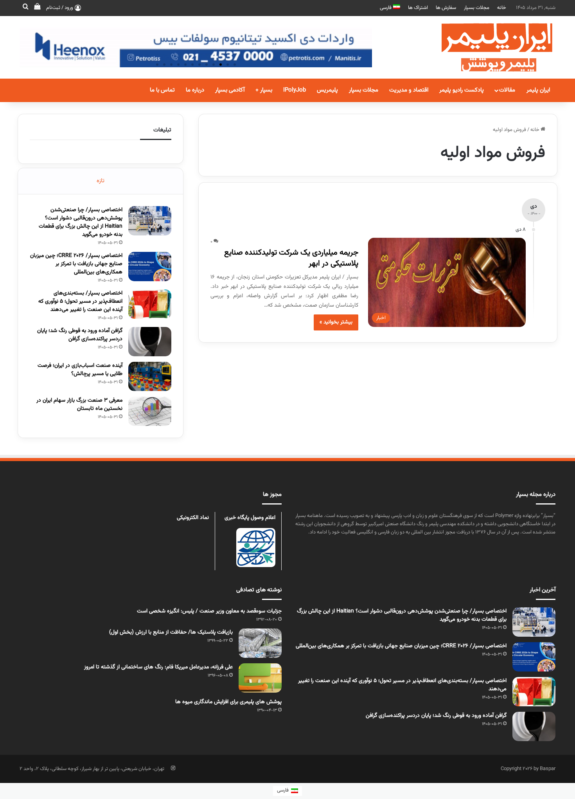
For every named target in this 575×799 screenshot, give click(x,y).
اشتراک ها (418, 8)
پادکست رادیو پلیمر (461, 90)
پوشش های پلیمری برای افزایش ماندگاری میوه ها (228, 702)
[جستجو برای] (25, 8)
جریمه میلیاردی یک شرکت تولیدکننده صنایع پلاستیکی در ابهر (291, 258)
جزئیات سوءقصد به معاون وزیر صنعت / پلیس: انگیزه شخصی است (209, 611)
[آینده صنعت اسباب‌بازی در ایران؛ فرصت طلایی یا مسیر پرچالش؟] (149, 376)
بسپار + (263, 90)
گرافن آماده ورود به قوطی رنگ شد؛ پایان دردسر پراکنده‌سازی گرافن (79, 335)
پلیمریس (327, 90)
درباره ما (195, 90)
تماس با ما (162, 90)
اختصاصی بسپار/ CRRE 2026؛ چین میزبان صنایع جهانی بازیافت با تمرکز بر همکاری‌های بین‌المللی (76, 264)
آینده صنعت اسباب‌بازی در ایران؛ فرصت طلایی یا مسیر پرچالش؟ (80, 369)
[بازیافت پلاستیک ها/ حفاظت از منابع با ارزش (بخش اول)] (260, 643)
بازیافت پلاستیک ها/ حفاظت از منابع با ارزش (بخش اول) (171, 632)
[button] (235, 64)
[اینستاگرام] (173, 768)
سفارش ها (446, 8)
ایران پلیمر (538, 90)
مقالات (507, 90)
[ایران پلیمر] (487, 47)
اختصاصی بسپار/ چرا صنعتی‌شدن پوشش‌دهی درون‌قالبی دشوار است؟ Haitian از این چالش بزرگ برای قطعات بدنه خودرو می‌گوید (80, 222)
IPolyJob (294, 90)
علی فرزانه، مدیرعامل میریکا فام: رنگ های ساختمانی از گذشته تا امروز (158, 667)
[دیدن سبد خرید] (37, 8)
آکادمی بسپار (229, 90)
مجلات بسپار (476, 8)
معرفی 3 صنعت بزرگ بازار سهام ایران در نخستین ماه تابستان (79, 404)
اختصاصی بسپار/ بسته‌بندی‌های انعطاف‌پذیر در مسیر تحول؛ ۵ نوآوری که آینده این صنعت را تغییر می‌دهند (80, 301)
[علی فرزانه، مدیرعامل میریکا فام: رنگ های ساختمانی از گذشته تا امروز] (260, 678)
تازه (100, 180)
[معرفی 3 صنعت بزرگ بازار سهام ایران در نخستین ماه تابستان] (149, 411)
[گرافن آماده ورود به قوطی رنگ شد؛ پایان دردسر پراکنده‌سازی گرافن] (149, 341)
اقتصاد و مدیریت (408, 90)
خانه (501, 8)
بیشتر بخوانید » (336, 322)
